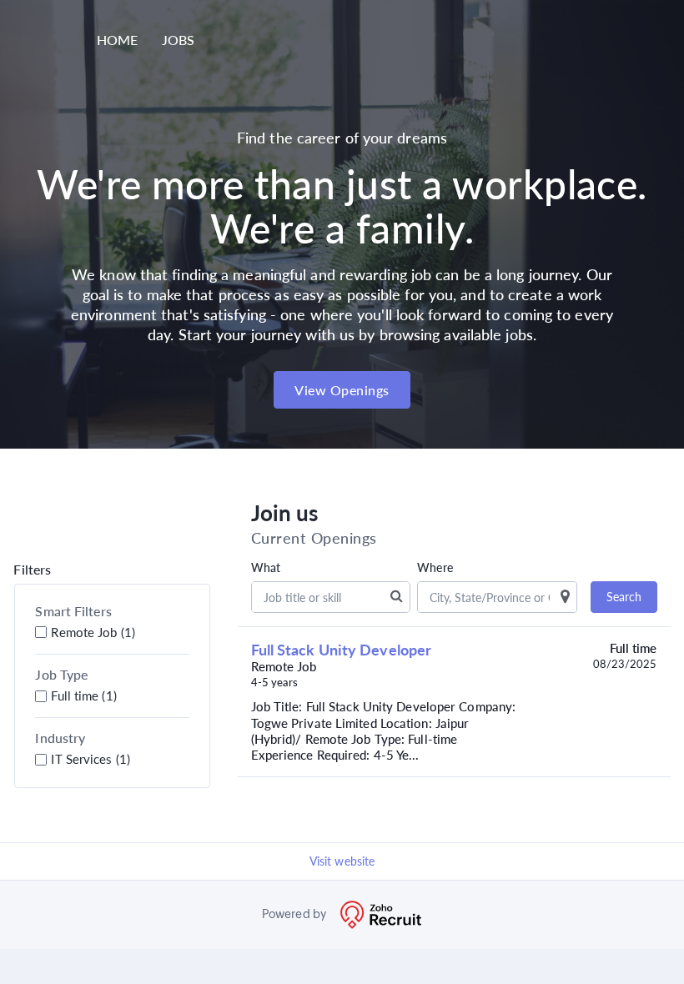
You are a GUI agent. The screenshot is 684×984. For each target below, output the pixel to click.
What (265, 568)
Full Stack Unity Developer (341, 649)
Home (117, 40)
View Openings (342, 390)
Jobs (178, 40)
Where (435, 568)
